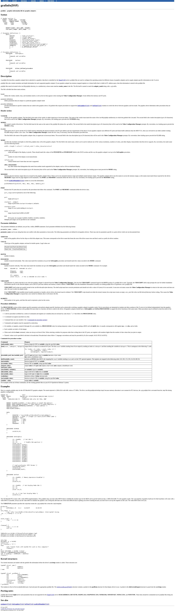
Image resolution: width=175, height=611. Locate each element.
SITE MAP (14, 0)
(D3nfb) (83, 105)
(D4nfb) (64, 587)
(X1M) (62, 80)
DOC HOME (5, 0)
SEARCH (42, 0)
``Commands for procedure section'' (37, 320)
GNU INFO (33, 0)
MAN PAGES (24, 0)
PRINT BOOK (51, 0)
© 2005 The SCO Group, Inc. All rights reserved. (13, 608)
